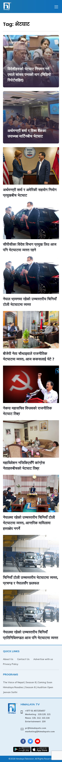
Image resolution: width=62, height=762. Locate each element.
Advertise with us (43, 659)
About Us (8, 659)
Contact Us (23, 659)
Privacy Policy (10, 664)
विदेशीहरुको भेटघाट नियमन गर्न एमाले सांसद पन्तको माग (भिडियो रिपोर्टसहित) (29, 74)
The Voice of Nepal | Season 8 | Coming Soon (27, 682)
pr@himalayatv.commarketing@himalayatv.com (40, 730)
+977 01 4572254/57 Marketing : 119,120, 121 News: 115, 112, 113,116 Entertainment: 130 (37, 716)
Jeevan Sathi (10, 692)
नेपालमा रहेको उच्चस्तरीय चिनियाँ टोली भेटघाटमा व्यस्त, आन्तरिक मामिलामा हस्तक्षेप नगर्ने (29, 523)
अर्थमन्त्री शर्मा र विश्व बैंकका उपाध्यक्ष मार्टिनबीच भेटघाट (27, 133)
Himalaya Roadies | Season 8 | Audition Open (28, 687)
